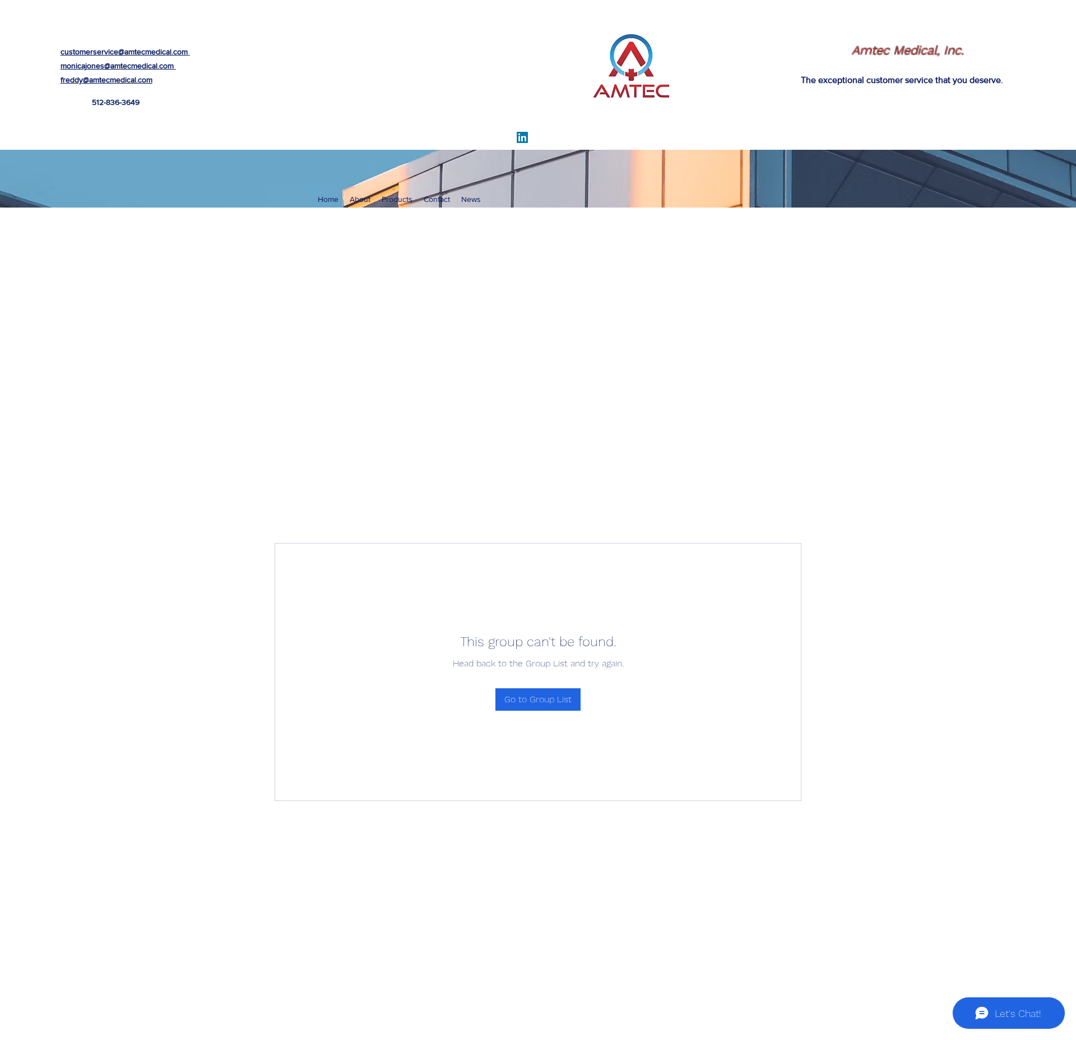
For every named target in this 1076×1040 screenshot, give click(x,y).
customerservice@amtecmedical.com (124, 51)
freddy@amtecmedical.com (106, 79)
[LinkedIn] (522, 137)
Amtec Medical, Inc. (908, 50)
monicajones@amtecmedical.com (117, 65)
